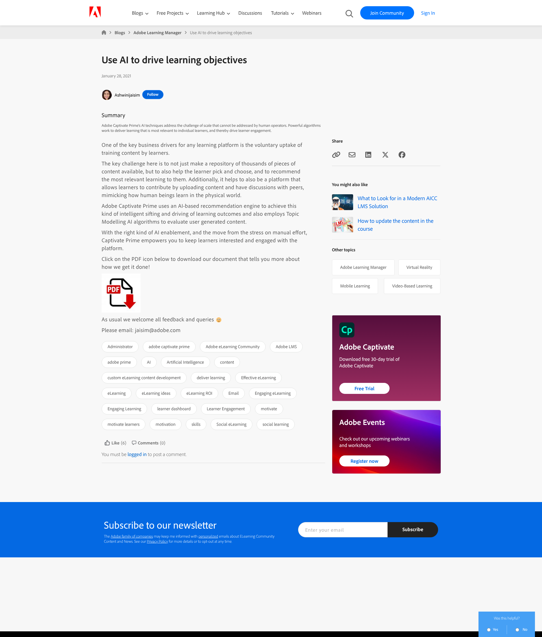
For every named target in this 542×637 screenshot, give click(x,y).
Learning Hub (211, 13)
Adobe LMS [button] (286, 346)
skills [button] (196, 424)
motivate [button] (269, 408)
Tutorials (280, 13)
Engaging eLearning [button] (273, 393)
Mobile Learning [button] (355, 286)
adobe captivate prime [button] (169, 346)
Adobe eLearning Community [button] (233, 346)
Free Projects (171, 13)
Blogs (137, 13)
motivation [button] (165, 424)
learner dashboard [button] (174, 408)
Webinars (312, 13)
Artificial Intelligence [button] (185, 362)
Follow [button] (152, 94)
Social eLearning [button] (231, 424)
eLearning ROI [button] (200, 393)
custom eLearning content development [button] (144, 377)
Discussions (250, 13)
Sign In (428, 13)
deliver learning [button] (211, 377)
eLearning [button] (117, 393)
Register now (365, 461)
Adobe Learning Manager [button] (363, 267)
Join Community (387, 13)
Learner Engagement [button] (226, 408)
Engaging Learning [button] (124, 408)
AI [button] (149, 362)
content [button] (227, 362)
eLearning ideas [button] (156, 393)
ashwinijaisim (127, 95)
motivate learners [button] (123, 424)
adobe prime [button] (119, 362)
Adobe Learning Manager (158, 32)
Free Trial (365, 388)
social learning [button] (276, 424)
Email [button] (233, 393)
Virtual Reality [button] (419, 267)
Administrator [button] (120, 346)
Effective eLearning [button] (258, 377)
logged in (137, 454)
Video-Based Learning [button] (412, 286)
